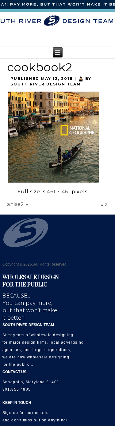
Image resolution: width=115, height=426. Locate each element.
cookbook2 (39, 67)
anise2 (15, 204)
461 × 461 (58, 192)
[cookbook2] (53, 182)
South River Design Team (45, 84)
